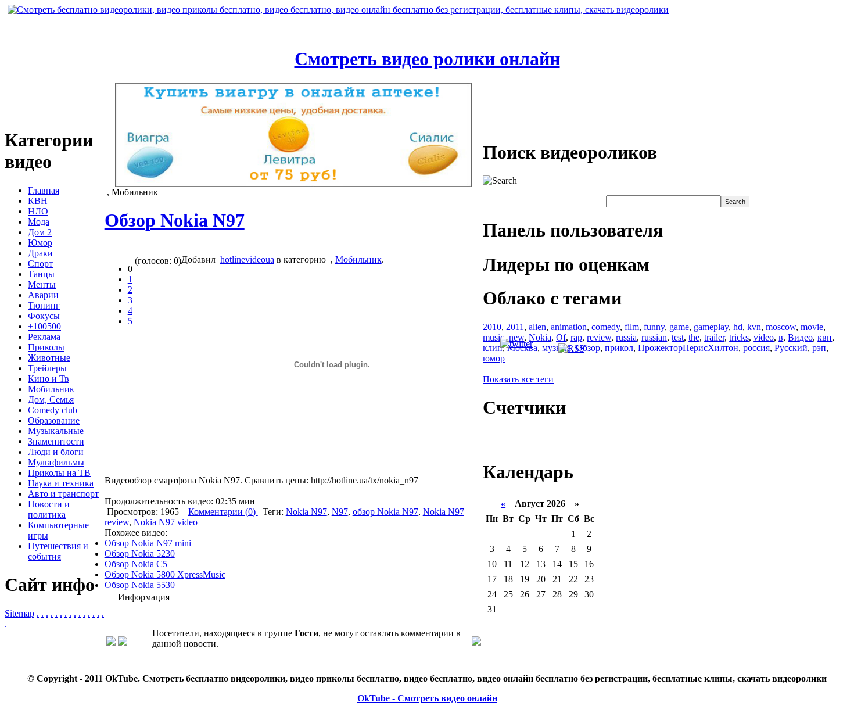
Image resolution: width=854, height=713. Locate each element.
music (493, 337)
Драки (40, 253)
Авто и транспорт (63, 494)
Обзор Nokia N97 (175, 220)
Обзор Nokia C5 (136, 564)
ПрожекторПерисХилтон (688, 348)
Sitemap (19, 613)
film (632, 327)
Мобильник (51, 389)
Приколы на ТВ (59, 473)
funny (654, 327)
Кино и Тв (48, 379)
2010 (492, 327)
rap (576, 337)
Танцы (41, 274)
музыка (556, 348)
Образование (54, 420)
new (516, 337)
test (678, 337)
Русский (791, 348)
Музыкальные (56, 431)
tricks (739, 337)
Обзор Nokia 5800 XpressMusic (165, 574)
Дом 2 (40, 232)
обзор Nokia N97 (385, 512)
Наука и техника (61, 483)
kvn (754, 327)
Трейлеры (47, 368)
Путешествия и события (58, 551)
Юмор (40, 243)
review (599, 337)
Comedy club (52, 410)
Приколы (46, 347)
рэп (819, 348)
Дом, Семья (51, 399)
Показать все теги (518, 379)
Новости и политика (49, 509)
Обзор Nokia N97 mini (148, 543)
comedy (605, 327)
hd (737, 327)
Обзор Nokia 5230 (140, 553)
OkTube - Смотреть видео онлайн (427, 698)
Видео (800, 337)
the (693, 337)
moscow (781, 327)
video (763, 337)
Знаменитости (56, 441)
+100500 (44, 326)
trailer (714, 337)
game (679, 327)
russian (654, 337)
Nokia (540, 337)
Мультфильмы (56, 462)
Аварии (43, 295)
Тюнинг (44, 305)
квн (824, 337)
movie (812, 327)
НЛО (38, 211)
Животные (49, 358)
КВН (38, 201)
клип (493, 348)
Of (561, 337)
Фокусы (44, 316)
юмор (494, 358)
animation (569, 327)
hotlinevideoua (247, 259)
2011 (515, 327)
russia (626, 337)
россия (756, 348)
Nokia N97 (306, 512)
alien (537, 327)
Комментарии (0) (223, 512)
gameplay (711, 327)
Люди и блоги (56, 452)
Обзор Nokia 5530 (140, 585)
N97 (340, 512)
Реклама (44, 337)
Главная (43, 190)
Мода (38, 222)
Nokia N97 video (166, 522)
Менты (42, 284)
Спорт (40, 263)
